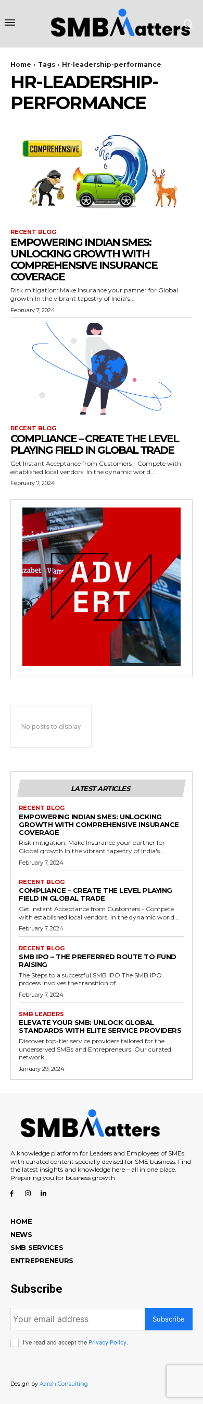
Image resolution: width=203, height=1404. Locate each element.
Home (20, 64)
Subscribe (169, 1319)
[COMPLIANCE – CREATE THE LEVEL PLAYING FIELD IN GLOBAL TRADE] (101, 369)
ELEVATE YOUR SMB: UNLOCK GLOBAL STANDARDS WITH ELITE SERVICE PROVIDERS (100, 1026)
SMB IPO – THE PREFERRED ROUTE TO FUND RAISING (97, 960)
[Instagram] (27, 1193)
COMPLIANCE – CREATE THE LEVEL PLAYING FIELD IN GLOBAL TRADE (94, 444)
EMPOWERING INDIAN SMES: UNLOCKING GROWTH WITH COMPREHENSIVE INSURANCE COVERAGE (83, 259)
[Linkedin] (44, 1193)
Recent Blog (33, 232)
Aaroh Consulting (64, 1383)
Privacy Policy (107, 1342)
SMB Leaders (41, 1014)
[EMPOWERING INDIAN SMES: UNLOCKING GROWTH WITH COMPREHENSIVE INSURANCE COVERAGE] (101, 172)
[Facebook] (11, 1193)
